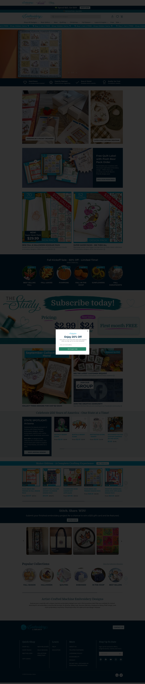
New (56, 22)
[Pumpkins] (64, 273)
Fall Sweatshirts (115, 284)
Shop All (25, 646)
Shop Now (85, 7)
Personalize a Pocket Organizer (40, 138)
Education (56, 650)
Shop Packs (26, 650)
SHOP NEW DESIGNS (108, 60)
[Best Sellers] (115, 575)
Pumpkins (64, 283)
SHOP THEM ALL (72, 262)
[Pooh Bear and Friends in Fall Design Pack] (31, 477)
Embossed (81, 585)
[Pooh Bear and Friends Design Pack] (93, 477)
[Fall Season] (29, 575)
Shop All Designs (30, 22)
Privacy (72, 660)
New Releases (43, 646)
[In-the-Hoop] (98, 575)
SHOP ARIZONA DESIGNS (37, 452)
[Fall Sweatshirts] (115, 273)
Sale (117, 22)
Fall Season (86, 22)
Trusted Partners (76, 650)
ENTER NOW (72, 520)
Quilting (63, 22)
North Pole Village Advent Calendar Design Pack (51, 491)
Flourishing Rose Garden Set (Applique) (71, 491)
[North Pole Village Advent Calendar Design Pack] (52, 477)
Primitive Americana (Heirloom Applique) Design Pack (113, 491)
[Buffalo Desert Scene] (79, 424)
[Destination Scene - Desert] (97, 424)
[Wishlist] (117, 16)
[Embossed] (81, 575)
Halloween (46, 585)
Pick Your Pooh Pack (106, 179)
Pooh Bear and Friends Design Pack (92, 490)
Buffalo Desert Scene (78, 435)
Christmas (74, 22)
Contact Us (118, 627)
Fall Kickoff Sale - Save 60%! (73, 11)
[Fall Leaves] (46, 273)
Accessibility (74, 657)
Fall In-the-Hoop (81, 284)
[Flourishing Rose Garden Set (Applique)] (72, 477)
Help (54, 646)
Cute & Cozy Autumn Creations (106, 140)
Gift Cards (26, 659)
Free (112, 22)
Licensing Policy (75, 653)
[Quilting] (64, 575)
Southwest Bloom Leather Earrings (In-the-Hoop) (115, 436)
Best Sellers (45, 22)
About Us (72, 646)
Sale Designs (42, 650)
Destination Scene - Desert (97, 435)
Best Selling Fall (29, 284)
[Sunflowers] (98, 273)
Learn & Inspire (100, 22)
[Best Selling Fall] (29, 273)
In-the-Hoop (98, 585)
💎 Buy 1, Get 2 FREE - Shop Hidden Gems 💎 (32, 26)
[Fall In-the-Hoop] (81, 273)
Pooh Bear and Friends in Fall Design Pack (31, 491)
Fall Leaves (46, 283)
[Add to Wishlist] (67, 419)
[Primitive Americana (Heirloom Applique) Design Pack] (114, 477)
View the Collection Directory (113, 564)
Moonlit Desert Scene (60, 435)
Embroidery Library (31, 674)
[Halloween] (46, 575)
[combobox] (75, 16)
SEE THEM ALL (103, 463)
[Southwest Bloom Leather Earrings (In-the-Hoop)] (115, 424)
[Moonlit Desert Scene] (61, 424)
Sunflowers (98, 283)
